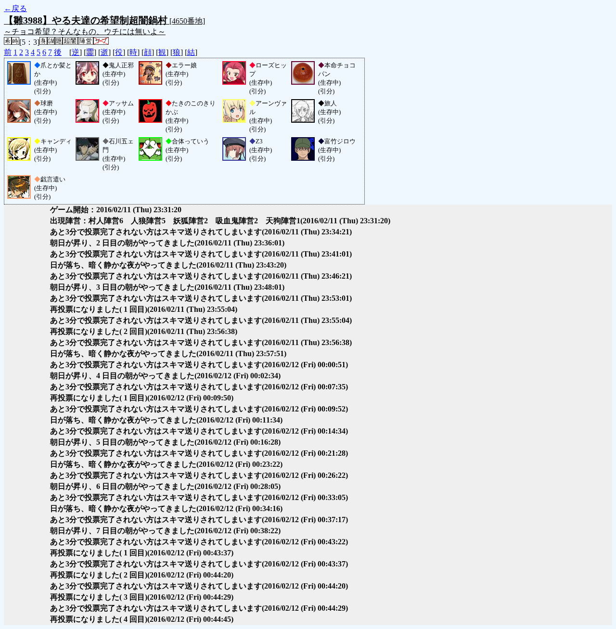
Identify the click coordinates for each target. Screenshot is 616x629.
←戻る (15, 8)
